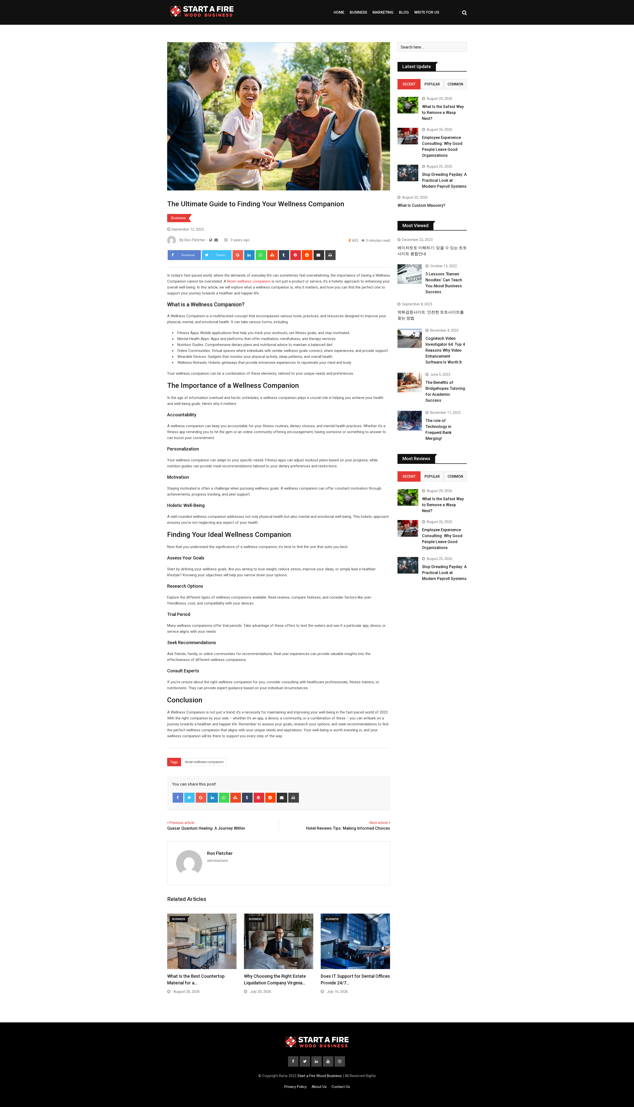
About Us (319, 1086)
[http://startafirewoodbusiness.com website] (211, 240)
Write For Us (426, 12)
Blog (404, 12)
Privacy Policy (295, 1086)
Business (358, 12)
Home (339, 12)
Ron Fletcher (220, 853)
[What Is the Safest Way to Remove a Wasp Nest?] (407, 105)
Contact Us (341, 1086)
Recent (409, 84)
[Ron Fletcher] (216, 240)
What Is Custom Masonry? (421, 205)
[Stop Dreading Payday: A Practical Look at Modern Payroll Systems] (407, 173)
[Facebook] (178, 798)
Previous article (181, 822)
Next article (379, 822)
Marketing (383, 12)
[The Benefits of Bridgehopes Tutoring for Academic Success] (409, 382)
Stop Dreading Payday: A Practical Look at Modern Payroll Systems (444, 180)
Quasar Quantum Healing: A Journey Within (206, 828)
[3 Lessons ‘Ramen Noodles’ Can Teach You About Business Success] (409, 274)
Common (455, 84)
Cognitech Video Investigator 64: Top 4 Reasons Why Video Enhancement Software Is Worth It (445, 350)
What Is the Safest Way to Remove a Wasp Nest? (443, 112)
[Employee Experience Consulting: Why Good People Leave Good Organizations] (407, 136)
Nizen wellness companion (249, 281)
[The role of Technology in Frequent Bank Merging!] (409, 420)
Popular (432, 84)
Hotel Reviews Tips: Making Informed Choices (348, 828)
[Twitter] (189, 798)
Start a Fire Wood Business (319, 1076)
